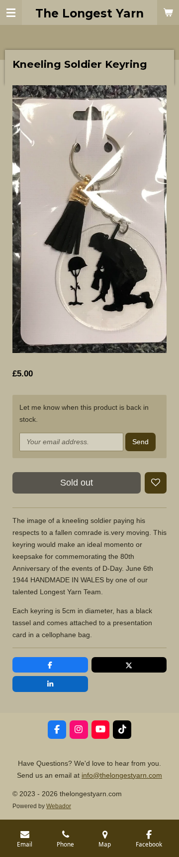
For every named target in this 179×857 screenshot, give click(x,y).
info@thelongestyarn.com (122, 775)
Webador (58, 806)
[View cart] (168, 12)
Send (140, 442)
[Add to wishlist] (156, 483)
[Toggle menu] (11, 12)
